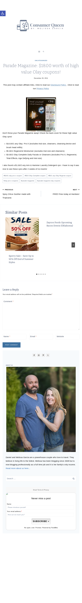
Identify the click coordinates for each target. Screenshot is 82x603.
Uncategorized (41, 60)
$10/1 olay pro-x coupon (13, 175)
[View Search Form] (43, 51)
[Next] (73, 244)
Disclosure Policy (58, 85)
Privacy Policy (43, 88)
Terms (39, 490)
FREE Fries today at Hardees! (66, 192)
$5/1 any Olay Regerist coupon (59, 175)
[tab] (36, 274)
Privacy (46, 490)
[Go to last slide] (8, 244)
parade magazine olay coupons (48, 181)
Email (33, 336)
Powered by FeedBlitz (50, 527)
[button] (3, 13)
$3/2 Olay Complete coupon (35, 175)
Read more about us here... (18, 468)
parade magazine (27, 181)
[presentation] (22, 234)
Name (7, 336)
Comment (8, 301)
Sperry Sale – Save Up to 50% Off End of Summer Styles (21, 259)
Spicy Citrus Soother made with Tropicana (17, 194)
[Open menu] (39, 51)
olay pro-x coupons (11, 181)
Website (60, 336)
